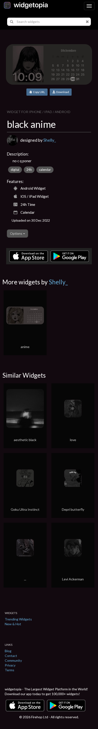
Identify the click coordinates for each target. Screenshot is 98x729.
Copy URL (38, 92)
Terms (9, 670)
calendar (45, 170)
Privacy (10, 665)
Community (13, 660)
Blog (8, 651)
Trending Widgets (18, 619)
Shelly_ (49, 140)
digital (15, 170)
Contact (11, 656)
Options (16, 233)
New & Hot (13, 624)
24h (29, 170)
